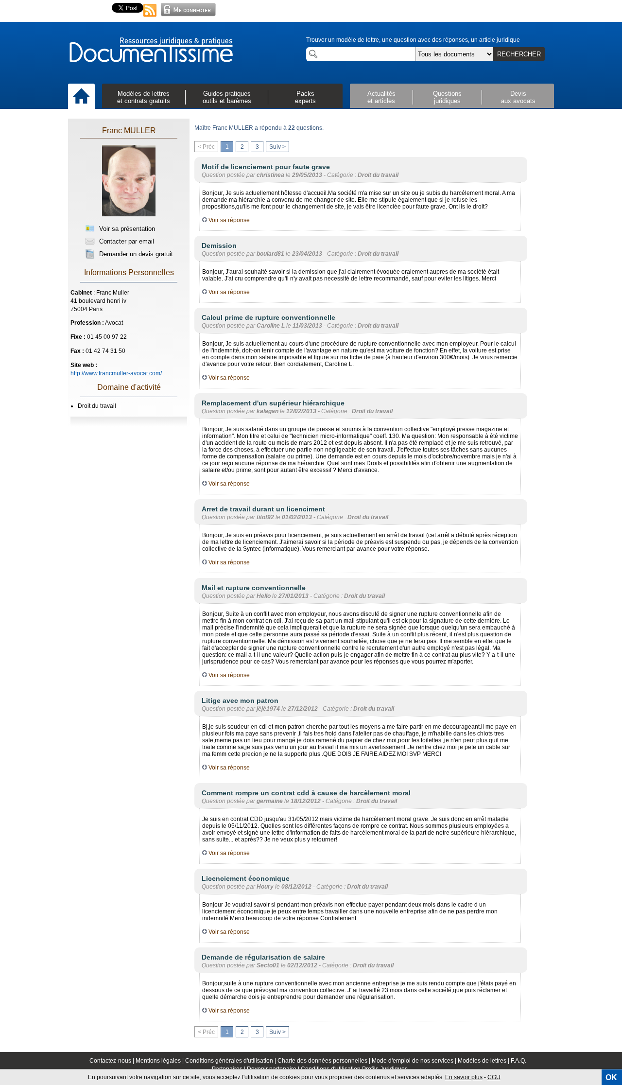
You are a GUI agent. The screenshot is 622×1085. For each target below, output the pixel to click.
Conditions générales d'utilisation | (231, 1060)
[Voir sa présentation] (129, 214)
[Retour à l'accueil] (150, 50)
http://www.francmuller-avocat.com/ (116, 373)
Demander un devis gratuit (135, 254)
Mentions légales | (160, 1060)
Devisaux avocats (518, 97)
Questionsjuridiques (447, 97)
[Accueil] (81, 97)
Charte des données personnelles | (324, 1060)
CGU (494, 1077)
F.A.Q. (518, 1060)
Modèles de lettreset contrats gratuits (143, 97)
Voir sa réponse (228, 220)
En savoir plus (464, 1077)
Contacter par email (125, 241)
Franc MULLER (129, 130)
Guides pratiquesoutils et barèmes (227, 97)
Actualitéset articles (381, 97)
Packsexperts (305, 97)
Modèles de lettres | (484, 1060)
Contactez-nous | (112, 1060)
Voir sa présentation (126, 228)
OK (611, 1077)
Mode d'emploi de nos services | (415, 1060)
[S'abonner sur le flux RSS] (150, 17)
